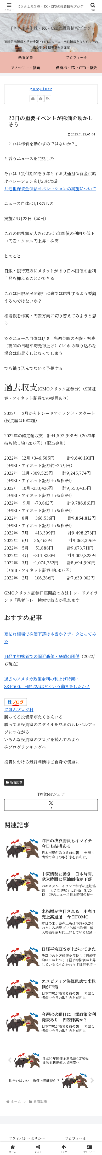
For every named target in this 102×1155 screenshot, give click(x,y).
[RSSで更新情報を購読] (47, 98)
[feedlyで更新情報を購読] (40, 98)
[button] (91, 843)
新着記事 (16, 782)
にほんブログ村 (18, 710)
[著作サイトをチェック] (33, 98)
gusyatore (41, 89)
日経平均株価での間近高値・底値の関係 (42, 656)
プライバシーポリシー (26, 1138)
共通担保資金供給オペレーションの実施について (50, 189)
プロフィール (75, 1138)
